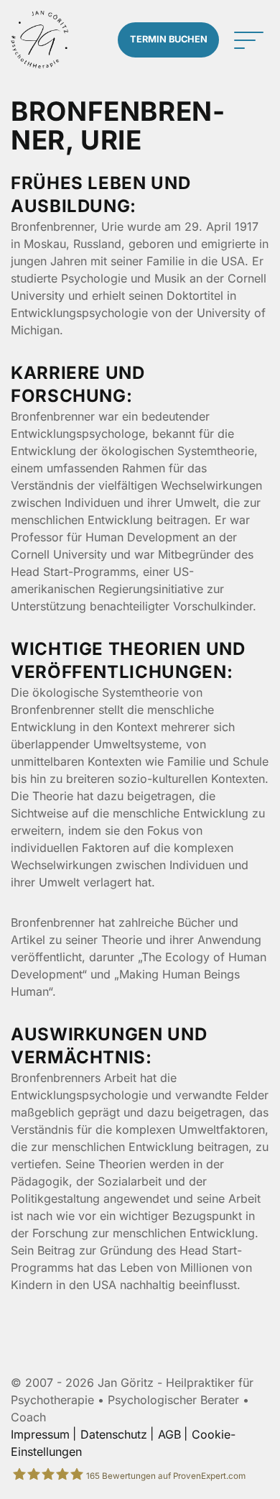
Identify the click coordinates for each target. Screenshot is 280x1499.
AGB (169, 1434)
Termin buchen (168, 39)
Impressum (40, 1434)
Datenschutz (113, 1434)
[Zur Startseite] (39, 39)
